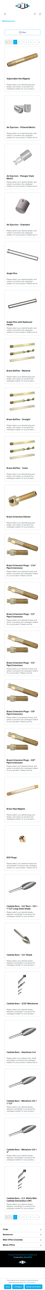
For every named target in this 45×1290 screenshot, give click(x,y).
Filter (23, 32)
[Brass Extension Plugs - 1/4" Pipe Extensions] (22, 644)
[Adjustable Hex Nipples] (22, 60)
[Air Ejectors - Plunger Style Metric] (22, 157)
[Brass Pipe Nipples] (22, 790)
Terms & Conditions (28, 1255)
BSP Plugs (12, 857)
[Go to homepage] (22, 6)
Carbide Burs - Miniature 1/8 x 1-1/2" (22, 1102)
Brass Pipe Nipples (16, 809)
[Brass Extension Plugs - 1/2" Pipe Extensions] (22, 595)
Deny (8, 1287)
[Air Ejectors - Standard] (22, 206)
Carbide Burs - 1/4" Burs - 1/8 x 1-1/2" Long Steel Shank (22, 907)
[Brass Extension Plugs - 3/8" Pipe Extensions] (22, 741)
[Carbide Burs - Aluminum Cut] (22, 1033)
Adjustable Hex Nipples (18, 78)
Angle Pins (12, 273)
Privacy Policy (13, 1255)
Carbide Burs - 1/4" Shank (19, 955)
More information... (30, 1282)
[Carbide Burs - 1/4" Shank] (22, 936)
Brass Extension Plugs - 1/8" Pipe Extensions (21, 712)
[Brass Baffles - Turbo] (22, 449)
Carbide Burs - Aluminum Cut (21, 1052)
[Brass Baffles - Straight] (22, 400)
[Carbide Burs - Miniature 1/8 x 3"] (22, 1131)
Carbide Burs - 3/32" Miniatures (22, 1003)
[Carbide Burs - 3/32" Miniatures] (22, 985)
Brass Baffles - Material (18, 370)
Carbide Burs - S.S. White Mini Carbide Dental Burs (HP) (22, 1199)
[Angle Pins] (22, 254)
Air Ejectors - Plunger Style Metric (20, 177)
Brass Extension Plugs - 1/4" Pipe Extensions (21, 664)
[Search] (34, 14)
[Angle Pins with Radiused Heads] (22, 303)
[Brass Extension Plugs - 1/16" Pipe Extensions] (22, 546)
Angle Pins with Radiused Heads (19, 323)
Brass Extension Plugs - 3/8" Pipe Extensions (21, 761)
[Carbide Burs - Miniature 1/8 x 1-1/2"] (22, 1082)
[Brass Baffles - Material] (22, 352)
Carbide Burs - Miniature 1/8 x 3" (22, 1150)
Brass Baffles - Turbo (17, 468)
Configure (18, 1287)
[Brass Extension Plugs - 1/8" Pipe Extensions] (22, 692)
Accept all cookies (33, 1287)
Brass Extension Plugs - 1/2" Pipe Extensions (21, 615)
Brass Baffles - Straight (18, 419)
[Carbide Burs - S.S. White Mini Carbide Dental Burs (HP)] (22, 1179)
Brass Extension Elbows (19, 517)
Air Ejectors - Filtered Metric (21, 127)
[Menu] (5, 14)
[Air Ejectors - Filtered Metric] (22, 108)
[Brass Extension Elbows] (22, 498)
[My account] (40, 14)
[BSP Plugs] (22, 839)
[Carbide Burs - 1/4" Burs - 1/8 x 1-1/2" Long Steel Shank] (22, 887)
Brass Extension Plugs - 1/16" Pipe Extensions (21, 566)
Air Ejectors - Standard (18, 224)
